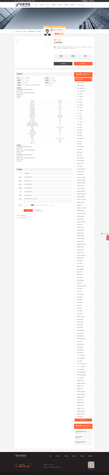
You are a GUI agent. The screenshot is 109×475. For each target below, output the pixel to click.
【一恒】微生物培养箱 (81, 369)
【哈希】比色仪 (79, 155)
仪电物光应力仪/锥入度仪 (81, 244)
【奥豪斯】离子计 (80, 388)
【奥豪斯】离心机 (80, 386)
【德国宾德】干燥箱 (80, 402)
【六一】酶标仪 (79, 166)
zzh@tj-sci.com (51, 464)
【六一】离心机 (79, 118)
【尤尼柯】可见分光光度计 (81, 207)
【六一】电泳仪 (79, 99)
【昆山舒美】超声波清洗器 (81, 285)
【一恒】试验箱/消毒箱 (81, 358)
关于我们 (42, 4)
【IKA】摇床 (79, 141)
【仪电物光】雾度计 (80, 230)
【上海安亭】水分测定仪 (81, 177)
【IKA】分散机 (79, 135)
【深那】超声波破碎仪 (81, 82)
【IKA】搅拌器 (79, 143)
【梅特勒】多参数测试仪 (81, 191)
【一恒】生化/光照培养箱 (81, 363)
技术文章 (60, 4)
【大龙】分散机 (79, 302)
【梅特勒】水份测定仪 (81, 202)
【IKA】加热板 (79, 127)
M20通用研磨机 (23, 215)
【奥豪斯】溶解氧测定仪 (81, 394)
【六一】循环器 (79, 107)
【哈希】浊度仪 (79, 152)
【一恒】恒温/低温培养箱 (81, 372)
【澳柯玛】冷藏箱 (80, 324)
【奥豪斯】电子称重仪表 (81, 383)
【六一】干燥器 (79, 110)
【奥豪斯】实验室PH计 (81, 411)
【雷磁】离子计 (79, 341)
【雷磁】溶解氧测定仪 (81, 330)
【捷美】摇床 (79, 283)
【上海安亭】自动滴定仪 (81, 180)
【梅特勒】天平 (79, 205)
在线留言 (66, 4)
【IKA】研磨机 (38, 31)
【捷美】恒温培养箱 (80, 269)
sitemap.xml (66, 473)
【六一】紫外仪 (79, 102)
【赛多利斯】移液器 (80, 216)
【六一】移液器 (79, 93)
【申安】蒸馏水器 (80, 260)
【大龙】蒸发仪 (79, 299)
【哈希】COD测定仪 (80, 157)
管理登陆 (79, 473)
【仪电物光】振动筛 (80, 241)
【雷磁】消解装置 (80, 327)
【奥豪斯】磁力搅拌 (80, 380)
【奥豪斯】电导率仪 (80, 405)
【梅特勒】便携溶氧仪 (81, 196)
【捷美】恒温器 (79, 277)
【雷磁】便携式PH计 (80, 349)
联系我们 (72, 4)
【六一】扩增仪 (79, 116)
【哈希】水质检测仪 (80, 160)
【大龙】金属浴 (79, 288)
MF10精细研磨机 (23, 217)
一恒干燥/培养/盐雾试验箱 (81, 374)
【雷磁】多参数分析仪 (81, 344)
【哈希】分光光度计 (80, 163)
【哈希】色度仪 (79, 149)
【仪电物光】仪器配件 (81, 238)
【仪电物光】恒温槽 (80, 235)
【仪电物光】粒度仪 (80, 246)
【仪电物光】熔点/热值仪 (81, 255)
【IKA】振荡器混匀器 (80, 138)
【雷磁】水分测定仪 (80, 333)
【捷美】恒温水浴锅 (80, 266)
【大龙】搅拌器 (79, 310)
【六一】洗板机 (79, 121)
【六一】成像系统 (80, 96)
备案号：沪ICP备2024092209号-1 (57, 473)
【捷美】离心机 (79, 271)
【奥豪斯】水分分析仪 (81, 408)
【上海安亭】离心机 (80, 185)
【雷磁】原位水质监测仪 (81, 338)
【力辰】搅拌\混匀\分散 (81, 88)
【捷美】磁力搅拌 (80, 274)
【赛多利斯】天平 (80, 224)
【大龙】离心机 (79, 291)
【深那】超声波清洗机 (81, 85)
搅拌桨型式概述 (79, 436)
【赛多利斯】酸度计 (80, 219)
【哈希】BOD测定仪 (80, 146)
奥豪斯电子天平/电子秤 (81, 413)
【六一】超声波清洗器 (81, 91)
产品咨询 (63, 63)
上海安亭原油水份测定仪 (81, 182)
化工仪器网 (75, 473)
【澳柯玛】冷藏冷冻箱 (81, 316)
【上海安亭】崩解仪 (80, 171)
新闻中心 (54, 4)
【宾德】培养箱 (79, 416)
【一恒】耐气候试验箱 (81, 355)
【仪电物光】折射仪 (80, 252)
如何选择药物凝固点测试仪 (81, 431)
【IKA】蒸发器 (79, 124)
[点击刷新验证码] (32, 205)
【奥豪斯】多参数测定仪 (81, 391)
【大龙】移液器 (79, 313)
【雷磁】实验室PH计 (80, 352)
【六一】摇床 (79, 113)
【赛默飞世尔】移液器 (81, 188)
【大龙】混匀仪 (79, 305)
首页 (36, 4)
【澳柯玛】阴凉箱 (80, 319)
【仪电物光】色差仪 (80, 227)
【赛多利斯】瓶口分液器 (81, 213)
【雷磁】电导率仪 (80, 347)
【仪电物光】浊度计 (80, 249)
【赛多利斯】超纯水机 (81, 210)
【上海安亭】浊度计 (80, 174)
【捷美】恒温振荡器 (80, 280)
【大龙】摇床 (79, 308)
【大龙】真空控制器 (80, 294)
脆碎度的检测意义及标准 (80, 441)
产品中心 (48, 4)
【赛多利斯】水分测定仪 (81, 221)
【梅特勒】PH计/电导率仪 (81, 199)
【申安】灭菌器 (79, 263)
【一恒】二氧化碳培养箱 (81, 366)
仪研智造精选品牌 (31, 31)
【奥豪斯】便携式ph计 (81, 397)
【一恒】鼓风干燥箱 (80, 377)
